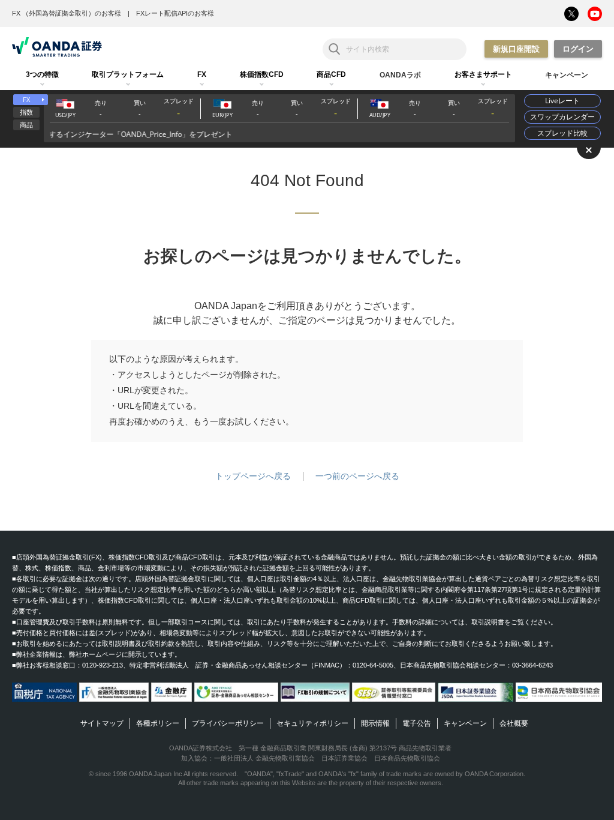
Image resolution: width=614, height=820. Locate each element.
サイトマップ (102, 723)
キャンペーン (465, 723)
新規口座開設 (516, 48)
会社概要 (513, 723)
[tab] (42, 75)
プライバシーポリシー (228, 723)
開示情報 (375, 723)
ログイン (578, 48)
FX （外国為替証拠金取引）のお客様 (66, 13)
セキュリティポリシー (312, 723)
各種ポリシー (157, 723)
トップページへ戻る (253, 476)
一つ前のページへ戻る (357, 476)
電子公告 (416, 723)
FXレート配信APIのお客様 (175, 13)
